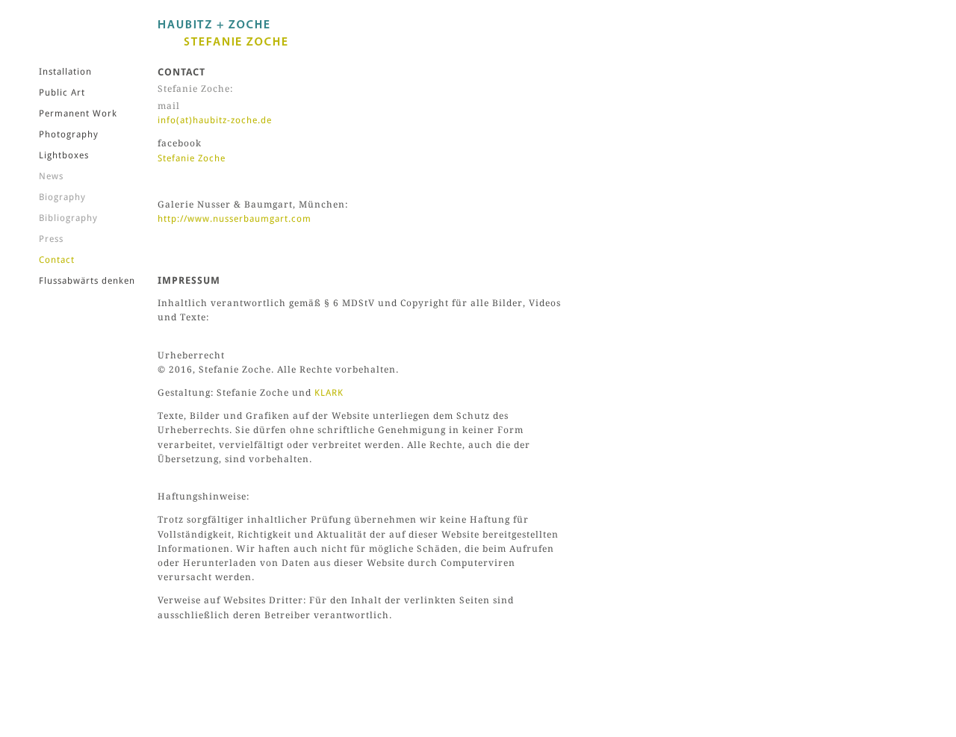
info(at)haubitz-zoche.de (215, 120)
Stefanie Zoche (192, 158)
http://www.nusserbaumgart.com (234, 219)
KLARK (329, 393)
